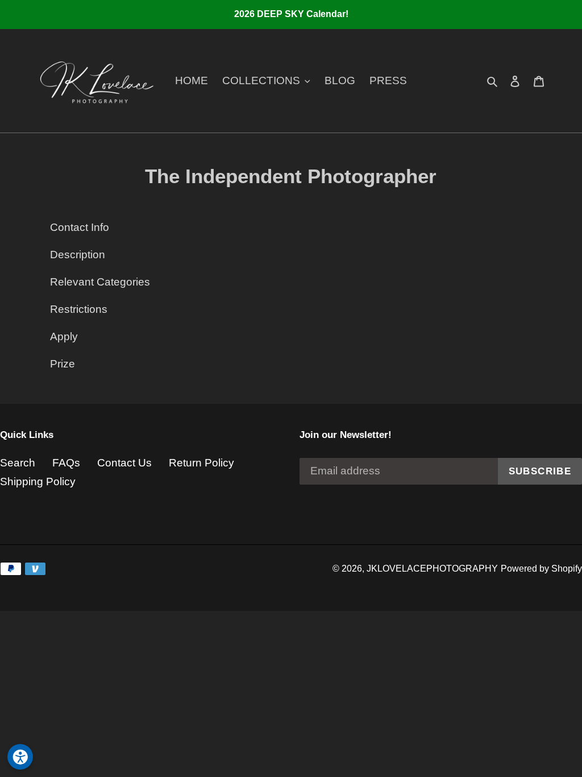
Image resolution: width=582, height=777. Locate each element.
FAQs (66, 463)
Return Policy (201, 463)
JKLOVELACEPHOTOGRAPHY (432, 568)
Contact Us (124, 463)
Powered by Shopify (541, 568)
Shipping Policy (38, 481)
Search (17, 463)
